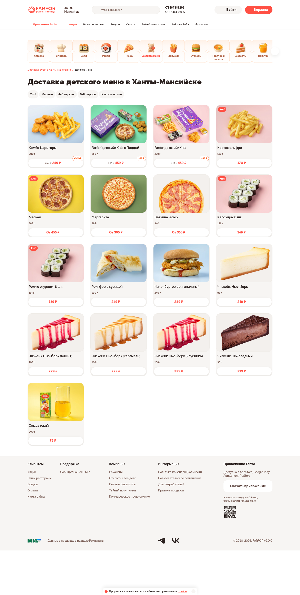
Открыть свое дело (122, 478)
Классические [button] (111, 94)
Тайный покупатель (153, 24)
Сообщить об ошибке (75, 472)
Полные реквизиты (122, 484)
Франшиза (202, 24)
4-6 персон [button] (66, 94)
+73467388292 (174, 7)
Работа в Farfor (180, 24)
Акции (73, 24)
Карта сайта (36, 496)
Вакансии (115, 472)
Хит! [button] (33, 94)
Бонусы (115, 24)
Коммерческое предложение (129, 496)
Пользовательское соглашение (179, 478)
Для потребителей (171, 484)
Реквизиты (96, 540)
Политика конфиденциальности (180, 472)
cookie (182, 591)
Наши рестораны (93, 24)
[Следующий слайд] (275, 51)
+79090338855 (175, 12)
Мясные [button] (47, 94)
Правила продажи (171, 490)
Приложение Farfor (45, 24)
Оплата (130, 24)
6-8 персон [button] (88, 94)
